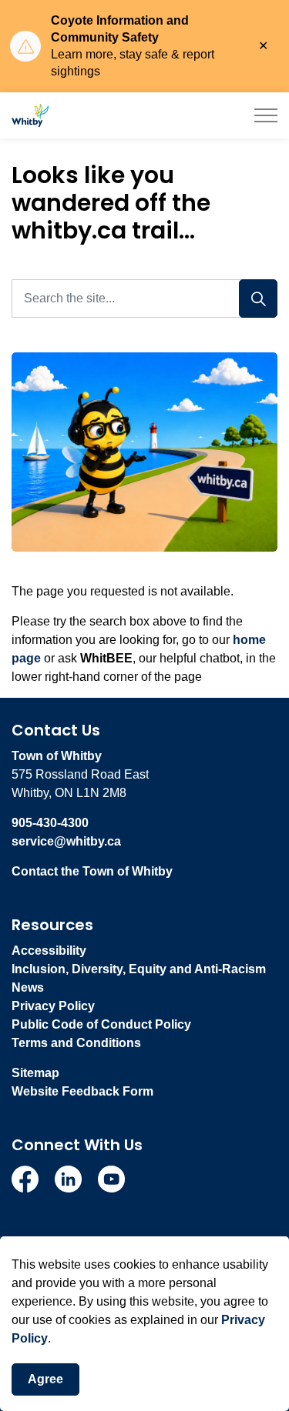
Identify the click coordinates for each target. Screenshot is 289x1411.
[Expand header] (266, 115)
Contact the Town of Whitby (92, 871)
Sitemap (35, 1072)
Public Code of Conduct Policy (101, 1024)
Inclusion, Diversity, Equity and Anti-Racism (139, 969)
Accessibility (49, 950)
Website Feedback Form (82, 1091)
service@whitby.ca (66, 841)
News (28, 987)
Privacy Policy (53, 1005)
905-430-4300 (50, 822)
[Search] (258, 298)
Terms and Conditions (76, 1042)
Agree (45, 1379)
